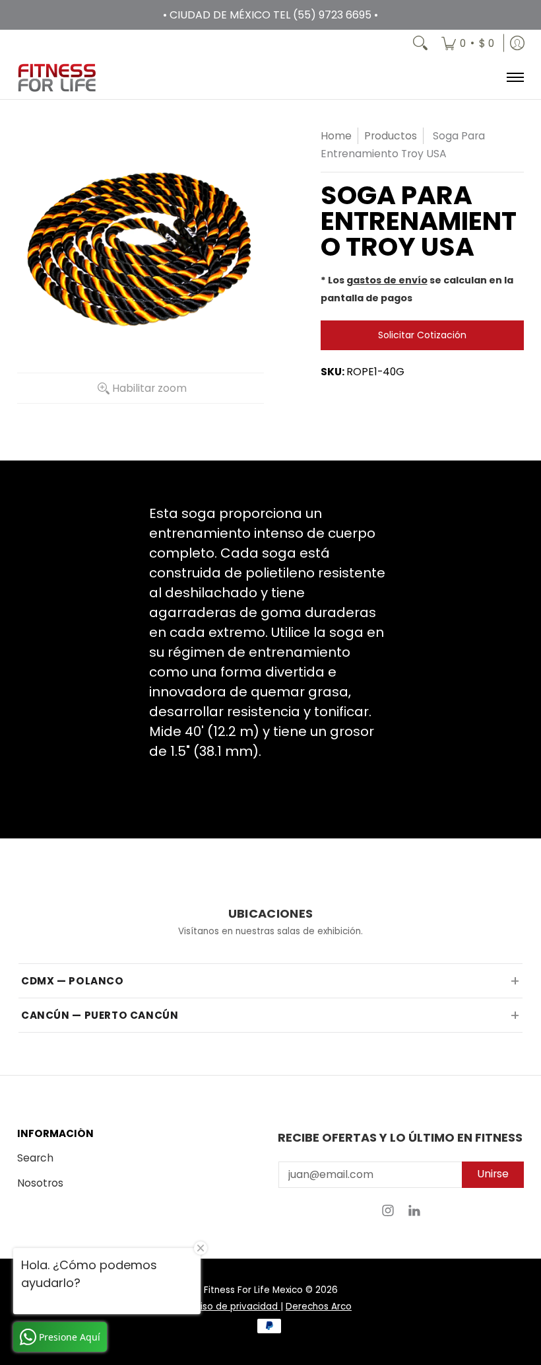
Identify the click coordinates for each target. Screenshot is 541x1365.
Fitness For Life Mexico (253, 1290)
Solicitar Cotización (422, 335)
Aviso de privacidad (234, 1306)
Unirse (493, 1173)
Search (35, 1157)
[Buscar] (420, 43)
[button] (388, 1214)
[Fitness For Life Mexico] (56, 77)
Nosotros (40, 1183)
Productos (390, 135)
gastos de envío (387, 280)
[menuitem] (467, 43)
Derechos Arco (319, 1306)
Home (336, 135)
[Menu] (514, 77)
